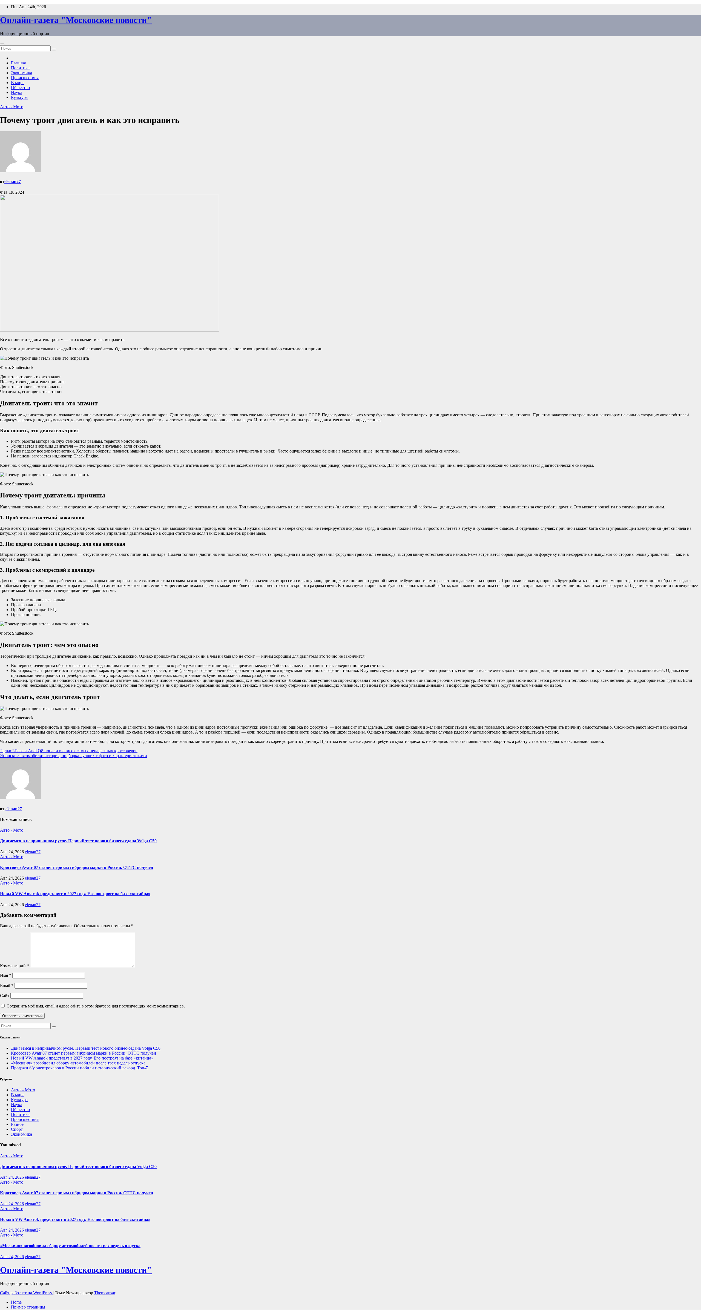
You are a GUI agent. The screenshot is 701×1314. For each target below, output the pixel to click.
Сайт (4, 995)
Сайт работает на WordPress (26, 1292)
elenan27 (12, 181)
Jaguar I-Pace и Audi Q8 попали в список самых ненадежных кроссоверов (68, 750)
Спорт (17, 1129)
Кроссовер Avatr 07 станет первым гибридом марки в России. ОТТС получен (76, 867)
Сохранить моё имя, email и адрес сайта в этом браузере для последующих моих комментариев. (96, 1006)
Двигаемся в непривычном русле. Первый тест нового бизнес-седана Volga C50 (78, 840)
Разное (17, 1124)
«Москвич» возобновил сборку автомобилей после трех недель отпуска (78, 1063)
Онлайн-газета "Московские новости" (76, 20)
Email (6, 985)
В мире (17, 82)
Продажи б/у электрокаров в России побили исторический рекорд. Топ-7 (79, 1068)
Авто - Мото (11, 106)
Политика (20, 67)
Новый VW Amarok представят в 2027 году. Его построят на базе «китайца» (75, 893)
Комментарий (14, 965)
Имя (5, 975)
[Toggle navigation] (2, 44)
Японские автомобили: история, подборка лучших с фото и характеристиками (73, 755)
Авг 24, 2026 (12, 1177)
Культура (19, 97)
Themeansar (104, 1292)
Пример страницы (28, 1307)
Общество (20, 87)
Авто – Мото (23, 1089)
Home (16, 1302)
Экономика (21, 72)
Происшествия (25, 77)
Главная (18, 63)
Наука (16, 92)
